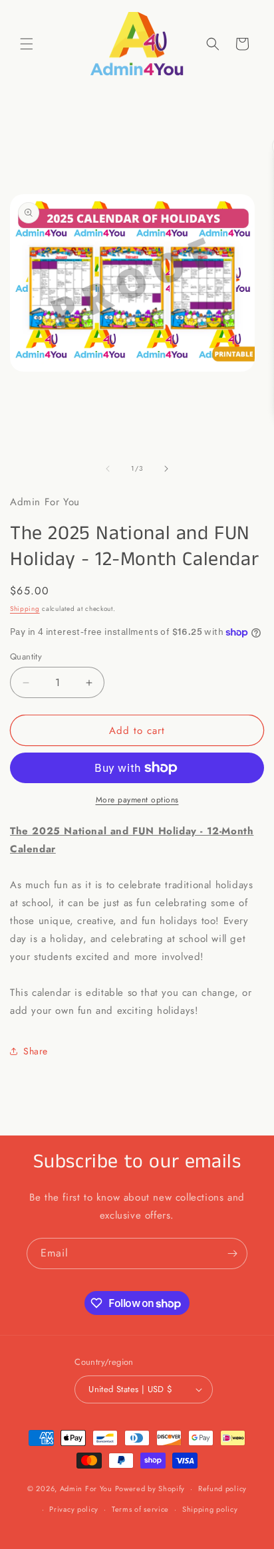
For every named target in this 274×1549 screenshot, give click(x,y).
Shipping (25, 609)
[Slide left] (107, 468)
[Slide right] (166, 468)
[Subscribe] (232, 1253)
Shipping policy (210, 1509)
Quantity (26, 656)
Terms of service (140, 1509)
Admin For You (86, 1488)
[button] (26, 44)
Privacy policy (73, 1509)
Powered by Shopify (150, 1488)
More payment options (137, 800)
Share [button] (35, 1051)
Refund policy (222, 1488)
